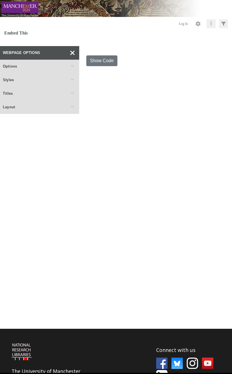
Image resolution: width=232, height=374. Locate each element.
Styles (8, 80)
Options (10, 66)
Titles (8, 93)
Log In (183, 24)
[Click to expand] (223, 23)
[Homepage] (116, 8)
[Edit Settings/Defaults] (198, 24)
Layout (9, 107)
